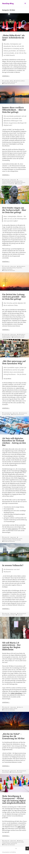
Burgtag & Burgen (6, 335)
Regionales (23, 182)
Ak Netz (20, 538)
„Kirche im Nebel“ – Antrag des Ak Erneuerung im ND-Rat (13, 736)
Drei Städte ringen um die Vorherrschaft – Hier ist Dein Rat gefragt (14, 210)
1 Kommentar (19, 183)
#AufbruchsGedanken (6, 181)
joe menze (14, 179)
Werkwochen (5, 183)
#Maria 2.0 (20, 707)
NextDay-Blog (8, 3)
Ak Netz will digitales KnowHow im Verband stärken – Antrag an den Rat (14, 441)
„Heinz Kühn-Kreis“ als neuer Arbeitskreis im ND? (13, 37)
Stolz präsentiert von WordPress (9, 852)
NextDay (12, 182)
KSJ (7, 267)
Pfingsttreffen (17, 182)
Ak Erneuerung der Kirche (17, 181)
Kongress (4, 82)
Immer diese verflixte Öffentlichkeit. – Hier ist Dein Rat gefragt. (14, 109)
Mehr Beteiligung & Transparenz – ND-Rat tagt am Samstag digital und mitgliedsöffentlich (14, 799)
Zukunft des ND (13, 82)
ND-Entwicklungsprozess (15, 335)
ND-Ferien (14, 540)
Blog (12, 80)
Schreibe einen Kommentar (9, 83)
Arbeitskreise (18, 80)
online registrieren (13, 528)
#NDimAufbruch (21, 266)
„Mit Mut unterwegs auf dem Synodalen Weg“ (14, 362)
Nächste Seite (27, 848)
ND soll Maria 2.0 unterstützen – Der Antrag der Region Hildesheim (11, 646)
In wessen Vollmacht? (12, 565)
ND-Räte (8, 82)
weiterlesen (6, 76)
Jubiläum (23, 80)
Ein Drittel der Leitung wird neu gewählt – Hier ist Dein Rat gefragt (14, 296)
